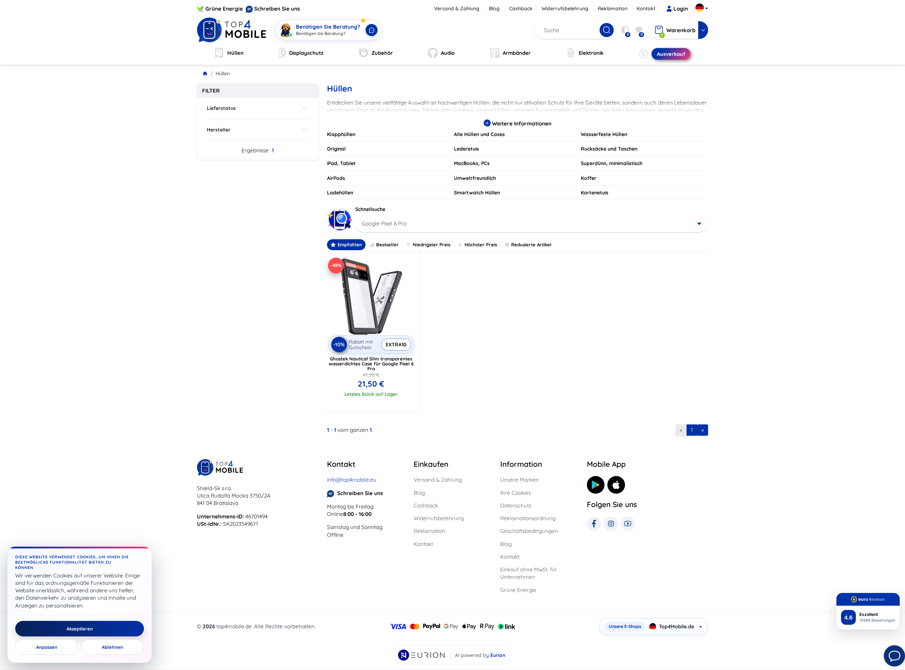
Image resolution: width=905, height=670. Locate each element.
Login (680, 8)
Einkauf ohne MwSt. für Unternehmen (528, 573)
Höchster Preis (481, 244)
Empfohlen (350, 244)
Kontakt (646, 8)
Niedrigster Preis (431, 244)
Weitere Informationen (521, 123)
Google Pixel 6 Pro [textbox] (384, 223)
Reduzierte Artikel (531, 244)
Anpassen (46, 647)
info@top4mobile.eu (351, 479)
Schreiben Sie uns (277, 8)
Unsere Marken (519, 479)
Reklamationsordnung (527, 518)
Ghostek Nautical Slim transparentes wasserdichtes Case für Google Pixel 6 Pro (371, 363)
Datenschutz (515, 505)
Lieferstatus (221, 108)
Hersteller (218, 130)
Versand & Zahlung (456, 8)
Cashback (520, 8)
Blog (494, 8)
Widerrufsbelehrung (565, 8)
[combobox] (531, 223)
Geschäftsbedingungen (529, 531)
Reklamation (612, 8)
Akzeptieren (79, 628)
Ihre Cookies (515, 492)
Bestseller (387, 244)
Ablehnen (112, 647)
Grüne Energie (224, 8)
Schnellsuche (370, 209)
